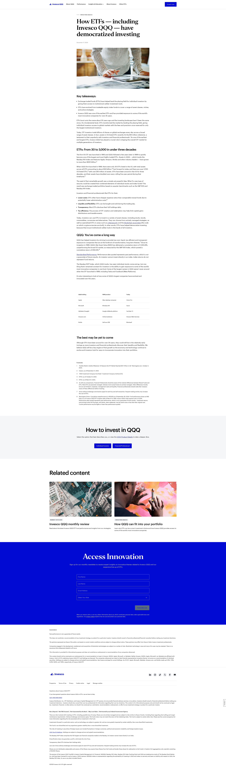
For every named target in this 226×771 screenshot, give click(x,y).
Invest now (170, 4)
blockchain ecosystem (132, 223)
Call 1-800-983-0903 (55, 697)
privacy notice (90, 616)
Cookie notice (80, 683)
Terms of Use (62, 683)
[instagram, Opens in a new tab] (155, 675)
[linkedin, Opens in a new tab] (150, 675)
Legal (88, 683)
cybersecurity (112, 223)
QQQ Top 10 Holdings (55, 732)
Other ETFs (123, 4)
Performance (81, 4)
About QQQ (70, 4)
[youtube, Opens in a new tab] (175, 675)
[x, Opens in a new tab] (165, 675)
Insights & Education (95, 4)
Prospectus (52, 683)
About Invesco (111, 4)
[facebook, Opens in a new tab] (170, 675)
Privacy (71, 683)
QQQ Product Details (125, 437)
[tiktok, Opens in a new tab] (160, 675)
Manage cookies (97, 683)
